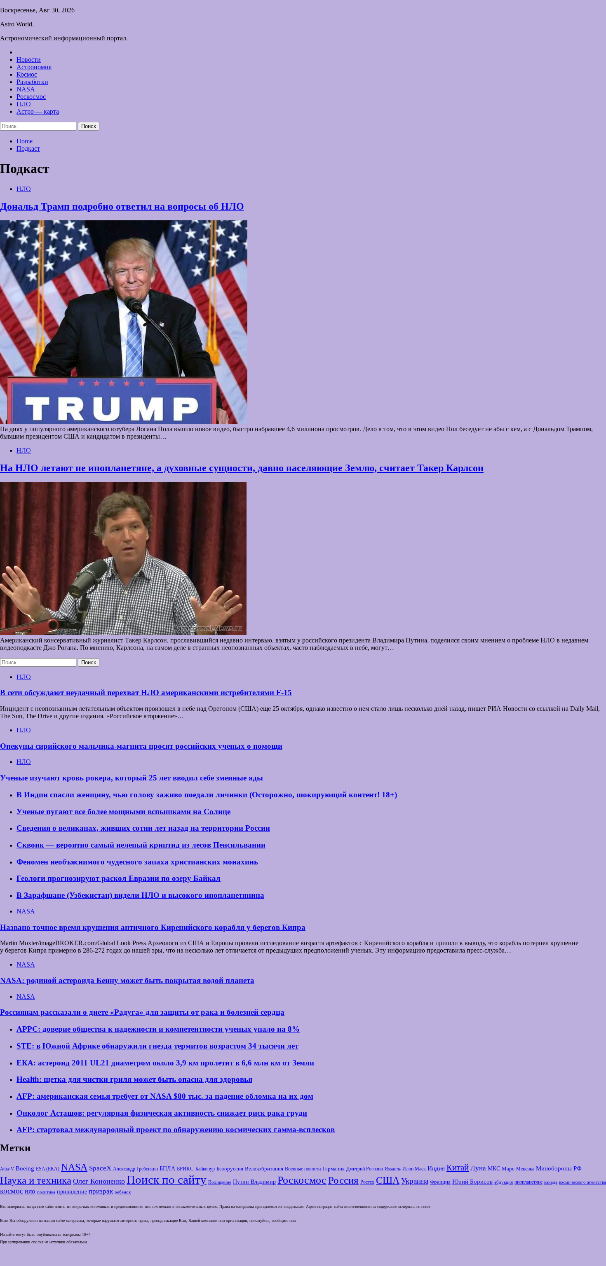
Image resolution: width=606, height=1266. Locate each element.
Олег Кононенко (99, 1181)
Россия (343, 1180)
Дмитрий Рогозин (364, 1169)
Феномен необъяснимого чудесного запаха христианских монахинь (137, 861)
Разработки (32, 81)
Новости (28, 59)
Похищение (219, 1182)
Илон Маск (414, 1169)
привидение (72, 1191)
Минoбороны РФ (559, 1168)
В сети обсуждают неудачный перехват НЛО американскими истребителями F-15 (146, 692)
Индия (436, 1168)
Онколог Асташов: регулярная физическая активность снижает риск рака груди (161, 1113)
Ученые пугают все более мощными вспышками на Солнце (123, 811)
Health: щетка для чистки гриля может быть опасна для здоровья (134, 1079)
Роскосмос (31, 96)
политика (46, 1192)
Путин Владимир (254, 1182)
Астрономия (34, 66)
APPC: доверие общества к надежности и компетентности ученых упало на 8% (158, 1029)
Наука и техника (35, 1180)
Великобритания (264, 1169)
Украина (414, 1181)
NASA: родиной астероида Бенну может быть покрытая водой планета (127, 980)
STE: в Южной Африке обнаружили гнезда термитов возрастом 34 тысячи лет (157, 1046)
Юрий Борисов (472, 1181)
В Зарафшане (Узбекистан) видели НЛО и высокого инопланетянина (140, 895)
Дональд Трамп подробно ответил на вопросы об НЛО (122, 206)
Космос (26, 74)
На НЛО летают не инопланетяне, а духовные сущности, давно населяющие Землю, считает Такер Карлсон (242, 467)
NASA (25, 89)
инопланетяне (528, 1182)
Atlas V (7, 1168)
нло (30, 1191)
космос (11, 1191)
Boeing (25, 1168)
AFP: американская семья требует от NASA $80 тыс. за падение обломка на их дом (164, 1096)
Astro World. (17, 24)
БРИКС (185, 1169)
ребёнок (123, 1191)
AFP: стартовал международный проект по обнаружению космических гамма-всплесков (175, 1129)
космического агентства (582, 1182)
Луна (478, 1168)
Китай (457, 1167)
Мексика (525, 1169)
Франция (440, 1182)
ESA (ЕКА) (47, 1169)
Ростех (367, 1182)
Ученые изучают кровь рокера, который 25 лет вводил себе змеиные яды (131, 777)
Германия (333, 1169)
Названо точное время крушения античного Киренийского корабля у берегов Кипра (152, 927)
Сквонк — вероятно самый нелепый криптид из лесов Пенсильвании (140, 845)
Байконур (205, 1169)
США (387, 1180)
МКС (494, 1169)
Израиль (393, 1168)
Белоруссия (229, 1169)
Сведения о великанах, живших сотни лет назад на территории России (143, 828)
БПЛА (167, 1169)
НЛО (23, 103)
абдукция (503, 1182)
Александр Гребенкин (135, 1169)
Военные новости (303, 1169)
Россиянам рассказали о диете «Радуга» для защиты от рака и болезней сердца (142, 1012)
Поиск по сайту (167, 1179)
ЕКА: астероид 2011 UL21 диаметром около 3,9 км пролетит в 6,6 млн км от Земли (165, 1062)
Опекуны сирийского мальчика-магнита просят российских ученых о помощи (141, 746)
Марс (508, 1169)
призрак (101, 1191)
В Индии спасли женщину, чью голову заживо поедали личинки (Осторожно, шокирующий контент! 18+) (206, 794)
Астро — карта (37, 111)
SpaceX (100, 1168)
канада (550, 1182)
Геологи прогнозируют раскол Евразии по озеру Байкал (118, 878)
